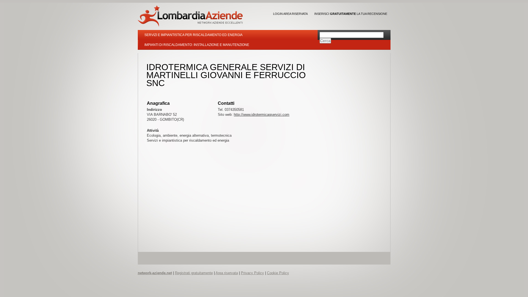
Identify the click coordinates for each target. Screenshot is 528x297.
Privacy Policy (252, 273)
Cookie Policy (278, 273)
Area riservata (227, 273)
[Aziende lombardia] (190, 16)
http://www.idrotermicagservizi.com (261, 114)
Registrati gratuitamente (194, 273)
